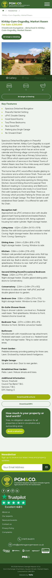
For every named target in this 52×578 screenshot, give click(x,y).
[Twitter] (8, 491)
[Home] (4, 10)
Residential (12, 11)
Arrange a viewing (11, 37)
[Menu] (47, 4)
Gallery (12, 78)
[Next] (46, 68)
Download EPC (26, 404)
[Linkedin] (17, 491)
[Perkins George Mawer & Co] (16, 4)
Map (26, 78)
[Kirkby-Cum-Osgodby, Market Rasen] (26, 58)
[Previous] (39, 68)
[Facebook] (4, 491)
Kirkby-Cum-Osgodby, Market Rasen (17, 15)
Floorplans (40, 78)
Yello (31, 575)
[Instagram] (13, 491)
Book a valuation (15, 431)
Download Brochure (26, 397)
